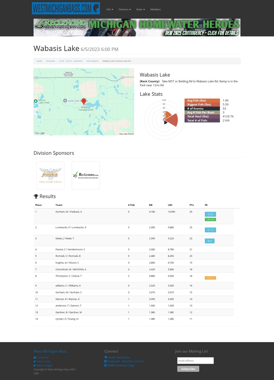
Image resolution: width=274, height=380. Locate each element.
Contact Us (42, 357)
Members (155, 9)
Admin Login (44, 365)
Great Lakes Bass (118, 357)
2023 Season (92, 61)
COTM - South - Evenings (70, 61)
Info (108, 9)
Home (39, 61)
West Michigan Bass (50, 351)
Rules (139, 9)
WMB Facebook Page (121, 365)
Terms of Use (43, 361)
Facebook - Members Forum (125, 361)
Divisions (124, 9)
